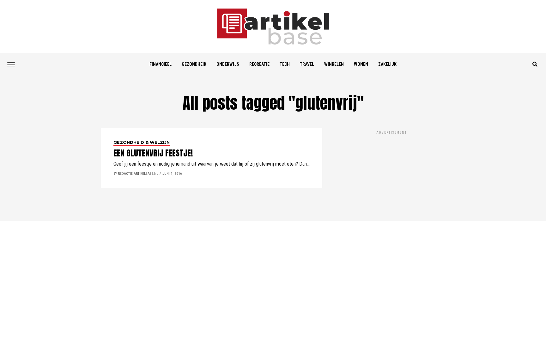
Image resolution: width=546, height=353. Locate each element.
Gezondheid (194, 64)
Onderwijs (227, 64)
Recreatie (259, 64)
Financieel (160, 64)
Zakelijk (387, 64)
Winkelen (334, 64)
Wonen (361, 64)
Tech (285, 64)
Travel (307, 64)
